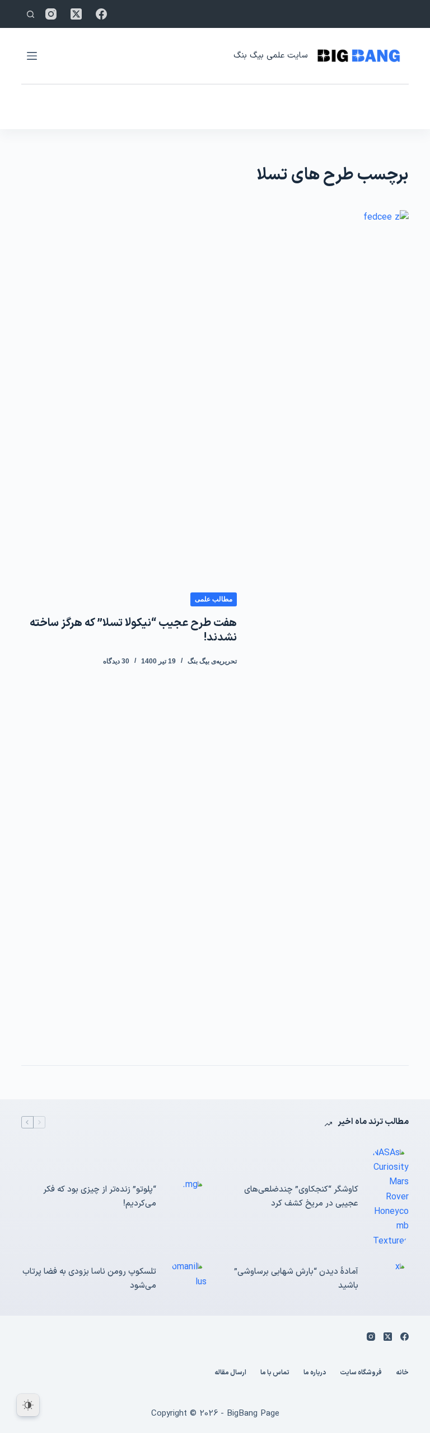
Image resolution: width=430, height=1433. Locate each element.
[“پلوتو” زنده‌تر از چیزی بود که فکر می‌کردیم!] (187, 1197)
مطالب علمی (213, 599)
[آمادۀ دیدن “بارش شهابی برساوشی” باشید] (389, 1279)
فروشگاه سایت (361, 1373)
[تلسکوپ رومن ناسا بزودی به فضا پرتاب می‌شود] (187, 1279)
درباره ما (314, 1373)
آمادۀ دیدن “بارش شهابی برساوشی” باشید (296, 1278)
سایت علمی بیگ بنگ (270, 55)
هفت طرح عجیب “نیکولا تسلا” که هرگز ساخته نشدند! (133, 630)
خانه (402, 1373)
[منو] (32, 56)
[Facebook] (101, 14)
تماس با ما (274, 1373)
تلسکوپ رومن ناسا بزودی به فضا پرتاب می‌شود (89, 1278)
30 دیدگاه (116, 661)
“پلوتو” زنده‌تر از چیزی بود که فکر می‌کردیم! (99, 1196)
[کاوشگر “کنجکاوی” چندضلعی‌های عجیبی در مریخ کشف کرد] (389, 1197)
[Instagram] (51, 14)
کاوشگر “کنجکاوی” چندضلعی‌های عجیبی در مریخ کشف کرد (301, 1196)
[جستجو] (30, 14)
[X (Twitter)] (76, 14)
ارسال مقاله (230, 1373)
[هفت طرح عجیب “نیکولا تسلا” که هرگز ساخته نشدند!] (331, 629)
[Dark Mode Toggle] (28, 1405)
